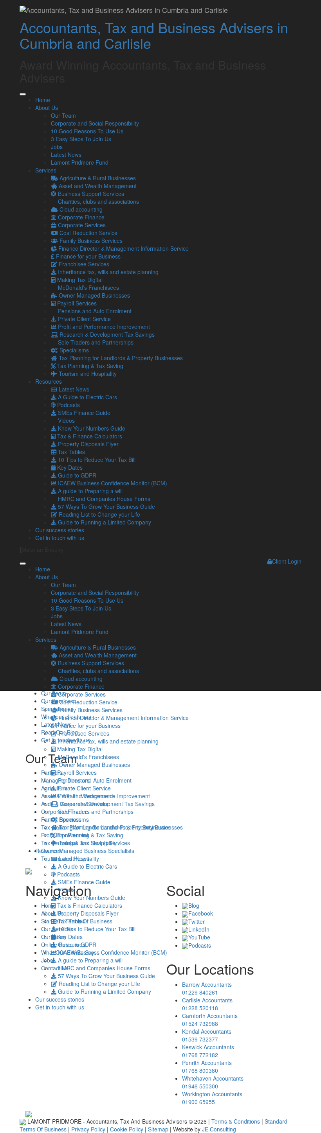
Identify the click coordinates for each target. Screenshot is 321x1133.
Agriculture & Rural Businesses (97, 178)
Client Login (286, 561)
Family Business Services (90, 240)
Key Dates (69, 467)
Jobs (57, 147)
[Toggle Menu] (23, 94)
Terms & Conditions (235, 1121)
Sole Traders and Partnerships (94, 342)
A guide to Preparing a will (89, 491)
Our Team (63, 115)
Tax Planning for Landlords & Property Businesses (120, 358)
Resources (48, 381)
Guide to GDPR (76, 475)
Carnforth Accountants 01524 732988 (210, 1019)
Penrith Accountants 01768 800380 (207, 1066)
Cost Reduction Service (87, 233)
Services (45, 170)
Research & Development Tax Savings (106, 334)
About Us (46, 107)
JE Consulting (219, 1129)
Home (42, 100)
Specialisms (73, 350)
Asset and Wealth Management (97, 186)
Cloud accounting (80, 209)
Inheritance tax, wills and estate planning (107, 272)
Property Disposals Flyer (87, 444)
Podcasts (68, 405)
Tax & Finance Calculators (89, 436)
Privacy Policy (88, 1129)
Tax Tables (70, 452)
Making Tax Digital (79, 280)
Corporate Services (81, 225)
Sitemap (158, 1129)
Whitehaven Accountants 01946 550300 (212, 1082)
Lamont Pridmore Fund (79, 162)
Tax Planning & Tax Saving (89, 366)
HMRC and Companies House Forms (103, 499)
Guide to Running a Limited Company (103, 522)
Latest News (66, 154)
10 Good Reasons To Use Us (87, 131)
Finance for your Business (87, 256)
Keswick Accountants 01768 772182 (208, 1051)
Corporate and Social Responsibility (95, 123)
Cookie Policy (126, 1129)
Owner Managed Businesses (93, 295)
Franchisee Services (83, 264)
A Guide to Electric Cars (86, 397)
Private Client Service (83, 319)
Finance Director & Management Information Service (123, 248)
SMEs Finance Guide (83, 413)
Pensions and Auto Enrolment (94, 311)
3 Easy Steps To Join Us (81, 139)
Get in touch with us (59, 538)
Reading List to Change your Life (98, 514)
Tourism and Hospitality (87, 373)
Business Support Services (90, 194)
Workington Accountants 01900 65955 (212, 1098)
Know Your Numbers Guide (90, 428)
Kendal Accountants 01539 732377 (206, 1035)
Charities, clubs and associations (97, 201)
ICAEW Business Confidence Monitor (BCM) (111, 483)
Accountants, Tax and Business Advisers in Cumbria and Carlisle (154, 35)
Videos (65, 420)
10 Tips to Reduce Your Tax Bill (95, 459)
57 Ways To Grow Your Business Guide (105, 506)
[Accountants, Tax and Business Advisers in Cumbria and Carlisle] (124, 10)
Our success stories (59, 530)
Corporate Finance (80, 217)
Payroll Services (76, 303)
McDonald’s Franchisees (87, 287)
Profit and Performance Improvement (103, 326)
